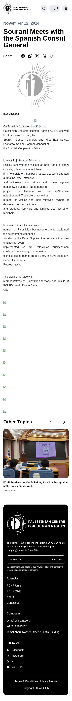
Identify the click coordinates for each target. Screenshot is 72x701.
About (10, 597)
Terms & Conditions (26, 681)
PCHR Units (14, 585)
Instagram (16, 655)
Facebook (16, 649)
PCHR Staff (14, 591)
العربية (54, 8)
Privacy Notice (48, 681)
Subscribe (56, 559)
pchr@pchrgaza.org (18, 620)
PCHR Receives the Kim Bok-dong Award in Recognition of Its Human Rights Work (35, 484)
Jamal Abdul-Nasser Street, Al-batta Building (33, 632)
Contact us (13, 602)
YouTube (16, 667)
